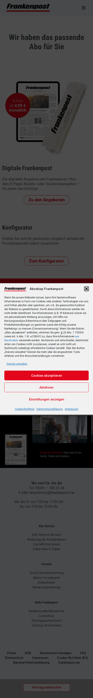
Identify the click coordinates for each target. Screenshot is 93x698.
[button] (86, 289)
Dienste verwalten (16, 363)
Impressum (71, 409)
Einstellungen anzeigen (46, 399)
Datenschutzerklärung (50, 409)
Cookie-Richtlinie (24, 409)
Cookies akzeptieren (46, 376)
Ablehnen (46, 387)
